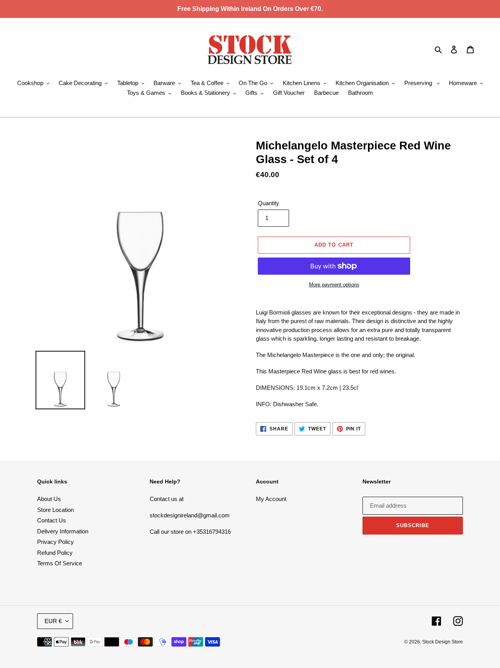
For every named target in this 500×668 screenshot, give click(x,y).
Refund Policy (55, 552)
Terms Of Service (59, 563)
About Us (49, 499)
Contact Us (51, 520)
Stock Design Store (442, 642)
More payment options (334, 285)
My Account (271, 499)
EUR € (53, 621)
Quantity (268, 203)
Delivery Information (62, 531)
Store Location (55, 509)
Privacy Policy (55, 541)
